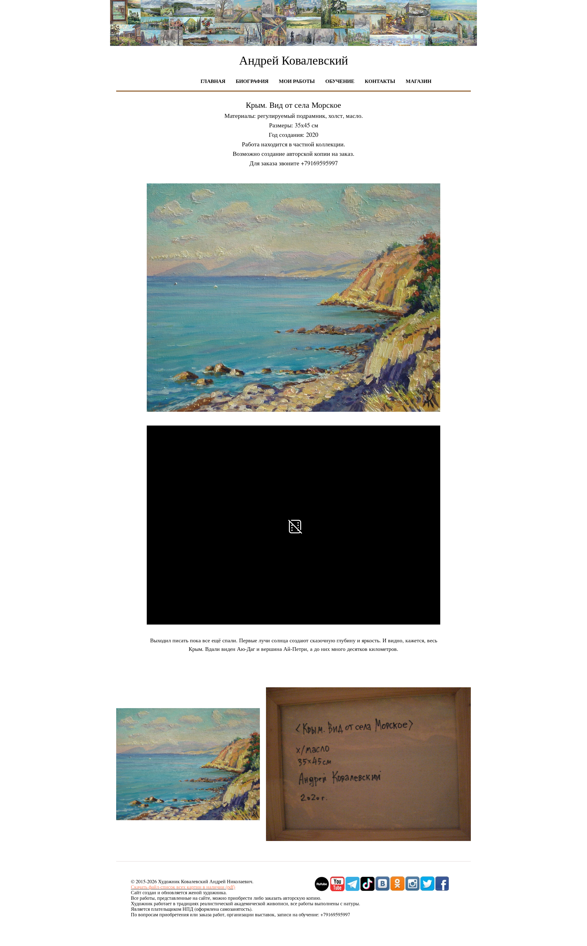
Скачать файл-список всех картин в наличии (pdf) (183, 887)
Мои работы (297, 81)
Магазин (418, 81)
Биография (252, 81)
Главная (213, 81)
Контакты (380, 81)
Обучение (339, 81)
